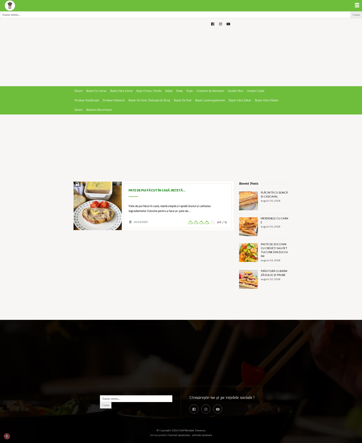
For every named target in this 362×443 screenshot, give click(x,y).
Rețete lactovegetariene (210, 100)
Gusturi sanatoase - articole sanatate (190, 435)
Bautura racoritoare (99, 109)
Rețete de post (183, 100)
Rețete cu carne (96, 91)
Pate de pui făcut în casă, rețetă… (157, 190)
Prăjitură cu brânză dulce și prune (274, 272)
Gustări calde (255, 91)
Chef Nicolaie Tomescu (192, 430)
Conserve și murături (210, 91)
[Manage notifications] (7, 436)
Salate (169, 91)
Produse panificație (86, 100)
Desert (78, 91)
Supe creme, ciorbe (149, 91)
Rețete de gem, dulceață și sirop (149, 100)
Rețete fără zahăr (240, 100)
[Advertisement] (181, 57)
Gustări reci (235, 91)
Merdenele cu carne (274, 220)
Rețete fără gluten (266, 100)
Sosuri (78, 109)
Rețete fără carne (121, 91)
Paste (179, 91)
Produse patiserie (114, 100)
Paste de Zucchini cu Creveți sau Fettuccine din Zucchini (274, 250)
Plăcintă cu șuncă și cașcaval (274, 194)
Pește (189, 91)
